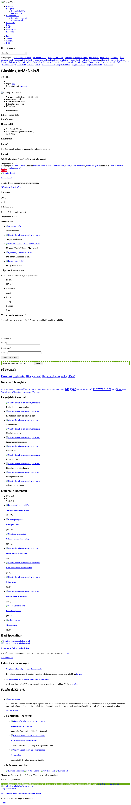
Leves (56, 376)
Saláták (85, 62)
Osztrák (4, 392)
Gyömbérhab (11, 582)
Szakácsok (10, 22)
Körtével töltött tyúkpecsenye (16, 596)
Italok (113, 60)
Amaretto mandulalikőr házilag (17, 510)
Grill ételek (64, 60)
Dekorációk (94, 58)
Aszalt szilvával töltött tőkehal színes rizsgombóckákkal (21, 793)
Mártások (47, 62)
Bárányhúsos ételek (55, 58)
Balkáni (20, 389)
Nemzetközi (102, 389)
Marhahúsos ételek (34, 62)
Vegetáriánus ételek (94, 64)
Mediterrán (80, 389)
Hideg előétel (33, 376)
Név (3, 343)
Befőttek (68, 58)
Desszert (6, 376)
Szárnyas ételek (123, 62)
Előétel (15, 377)
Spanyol (25, 392)
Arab (16, 389)
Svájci (30, 392)
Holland (38, 389)
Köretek (120, 60)
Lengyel (62, 389)
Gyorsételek (75, 60)
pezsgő (18, 168)
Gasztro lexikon (17, 13)
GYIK (8, 27)
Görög (33, 389)
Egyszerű (23, 86)
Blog (8, 25)
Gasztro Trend (6, 178)
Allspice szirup (11, 625)
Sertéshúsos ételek (96, 62)
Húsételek (105, 60)
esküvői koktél (58, 166)
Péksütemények (67, 62)
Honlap (4, 353)
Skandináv (17, 392)
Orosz (124, 389)
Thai (34, 392)
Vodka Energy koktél (13, 611)
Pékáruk (55, 62)
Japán (48, 389)
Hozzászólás (6, 339)
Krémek (4, 62)
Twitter (9, 38)
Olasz (119, 389)
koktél (67, 166)
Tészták (30, 64)
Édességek (16, 60)
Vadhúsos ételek (48, 64)
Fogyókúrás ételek (41, 60)
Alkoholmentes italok (22, 58)
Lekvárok (13, 62)
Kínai (57, 389)
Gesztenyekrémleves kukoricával (15, 648)
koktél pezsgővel (93, 166)
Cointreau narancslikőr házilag (17, 539)
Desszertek (104, 58)
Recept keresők (12, 16)
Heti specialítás (7, 658)
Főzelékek (54, 60)
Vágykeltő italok (78, 64)
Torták (37, 64)
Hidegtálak (95, 60)
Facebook (10, 36)
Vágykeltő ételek (63, 64)
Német (114, 389)
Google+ (9, 41)
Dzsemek (114, 58)
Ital (13, 84)
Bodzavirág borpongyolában (16, 553)
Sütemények (110, 62)
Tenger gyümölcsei (18, 64)
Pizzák (77, 62)
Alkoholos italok (39, 58)
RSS (8, 43)
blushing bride (39, 166)
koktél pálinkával (78, 166)
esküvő (49, 166)
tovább (68, 653)
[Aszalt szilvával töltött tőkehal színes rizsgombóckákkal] (24, 788)
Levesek (21, 62)
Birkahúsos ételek (80, 58)
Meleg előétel (68, 376)
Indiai (44, 389)
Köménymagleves (12, 525)
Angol (11, 389)
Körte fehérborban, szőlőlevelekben (19, 568)
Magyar (70, 389)
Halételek (85, 60)
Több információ (112, 784)
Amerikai (4, 389)
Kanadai (52, 389)
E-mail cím (6, 348)
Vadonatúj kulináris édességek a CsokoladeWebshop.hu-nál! (27, 679)
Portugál (10, 392)
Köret (50, 376)
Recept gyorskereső (19, 18)
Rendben (101, 784)
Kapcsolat (10, 32)
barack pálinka (117, 166)
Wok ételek (108, 64)
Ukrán (38, 392)
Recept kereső (17, 20)
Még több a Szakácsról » (11, 187)
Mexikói (89, 389)
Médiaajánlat (11, 29)
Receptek (10, 9)
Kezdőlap (10, 6)
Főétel (21, 376)
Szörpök (5, 64)
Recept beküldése (18, 11)
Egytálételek (27, 60)
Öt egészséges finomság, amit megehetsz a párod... (24, 669)
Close (3, 803)
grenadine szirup (7, 168)
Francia (26, 389)
